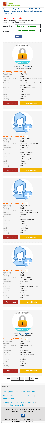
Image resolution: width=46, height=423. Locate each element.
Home (5, 392)
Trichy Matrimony (9, 21)
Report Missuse (8, 398)
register (27, 66)
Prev (8, 379)
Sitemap (6, 402)
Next (36, 379)
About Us (14, 402)
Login (11, 392)
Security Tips (19, 405)
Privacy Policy (8, 405)
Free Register (20, 392)
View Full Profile (31, 103)
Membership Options (25, 396)
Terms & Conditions (27, 402)
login (20, 66)
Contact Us (31, 392)
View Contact (10, 103)
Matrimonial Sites (24, 21)
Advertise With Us (9, 396)
